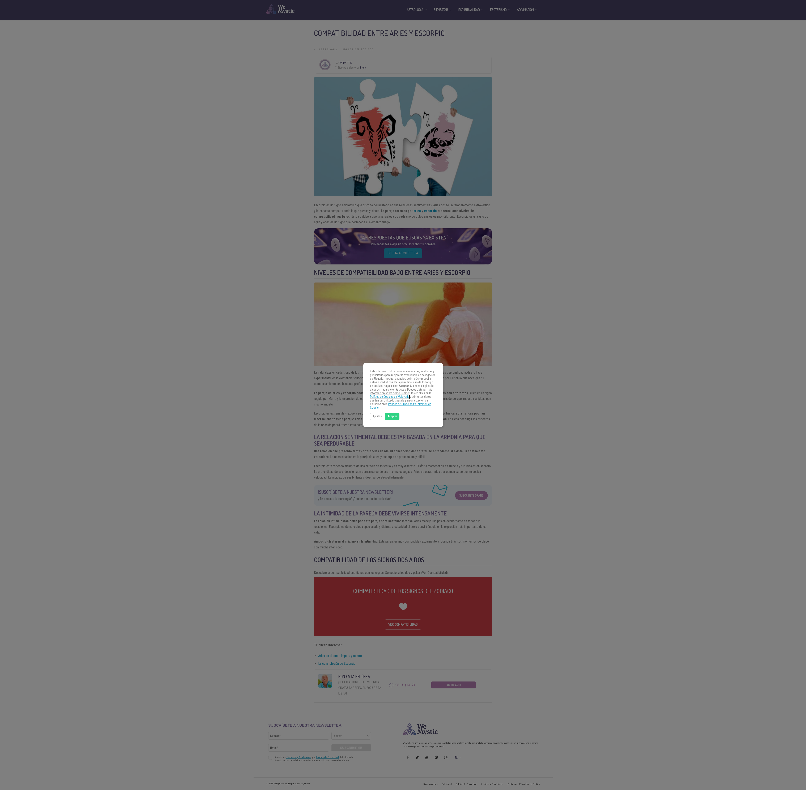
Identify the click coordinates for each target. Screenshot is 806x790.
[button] (377, 416)
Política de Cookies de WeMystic (389, 397)
